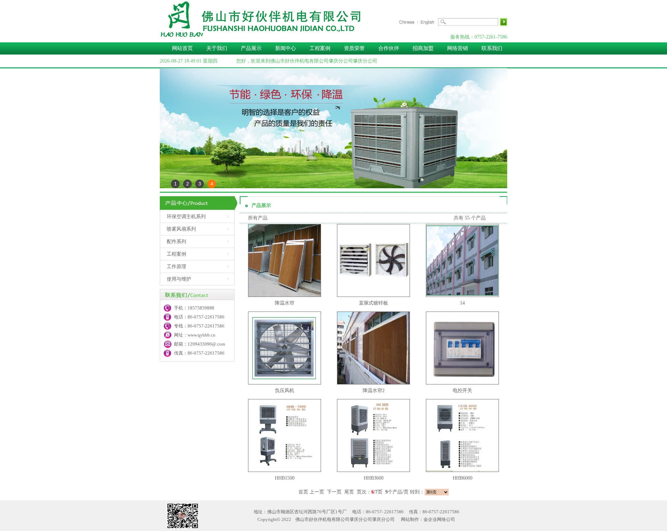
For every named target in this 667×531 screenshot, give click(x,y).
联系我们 (491, 48)
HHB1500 (285, 478)
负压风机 (284, 390)
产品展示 (251, 48)
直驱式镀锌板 (373, 303)
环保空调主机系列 (186, 216)
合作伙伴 (388, 48)
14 (462, 303)
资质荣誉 (354, 48)
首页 (303, 492)
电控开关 (462, 390)
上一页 (317, 492)
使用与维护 (179, 279)
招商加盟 (423, 48)
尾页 (349, 492)
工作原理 (176, 266)
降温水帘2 (374, 390)
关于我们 (216, 48)
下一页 (334, 492)
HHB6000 (462, 478)
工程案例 (321, 48)
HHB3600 (374, 478)
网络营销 (457, 48)
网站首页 (182, 48)
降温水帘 (284, 303)
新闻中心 (285, 48)
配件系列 (176, 241)
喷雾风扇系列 (181, 229)
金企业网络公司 (439, 519)
